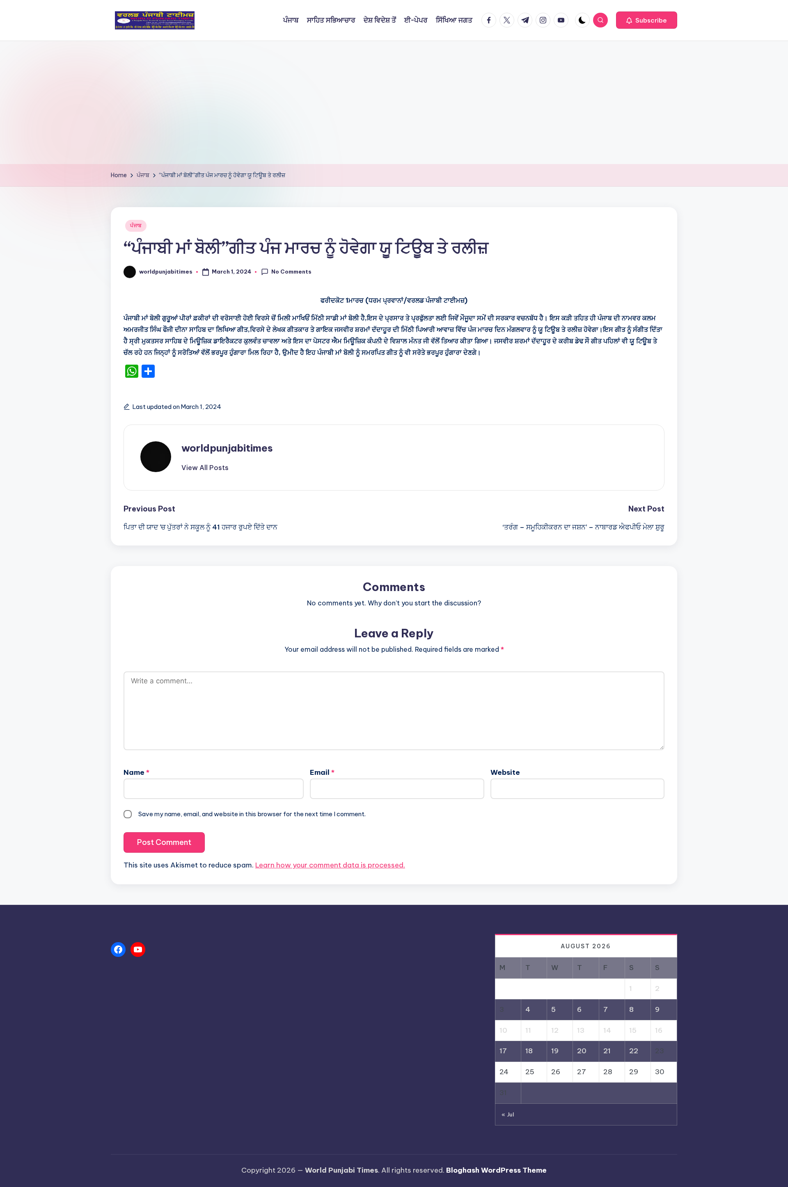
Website (505, 772)
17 (503, 1050)
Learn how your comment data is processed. (330, 865)
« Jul (508, 1114)
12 (555, 1030)
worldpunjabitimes (227, 448)
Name (136, 772)
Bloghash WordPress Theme (496, 1170)
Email (322, 772)
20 (581, 1050)
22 (633, 1050)
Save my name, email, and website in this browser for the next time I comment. (252, 814)
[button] (646, 20)
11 (528, 1030)
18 (529, 1050)
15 (633, 1030)
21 (607, 1050)
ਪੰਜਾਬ (136, 225)
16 (658, 1030)
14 (607, 1030)
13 (580, 1030)
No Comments (291, 271)
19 (555, 1050)
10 (503, 1030)
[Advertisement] (394, 102)
